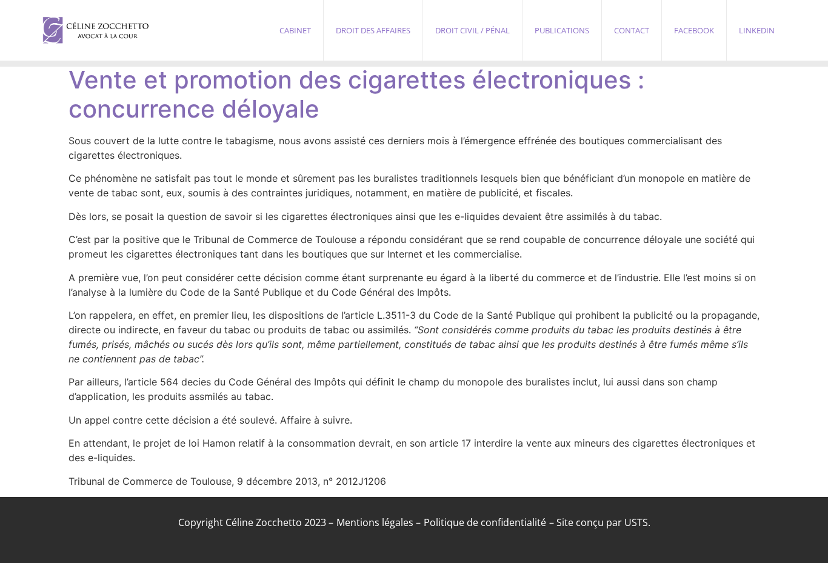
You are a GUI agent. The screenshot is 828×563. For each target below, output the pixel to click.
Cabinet (295, 30)
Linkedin (757, 30)
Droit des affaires (373, 30)
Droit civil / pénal (472, 30)
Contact (631, 30)
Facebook (694, 30)
